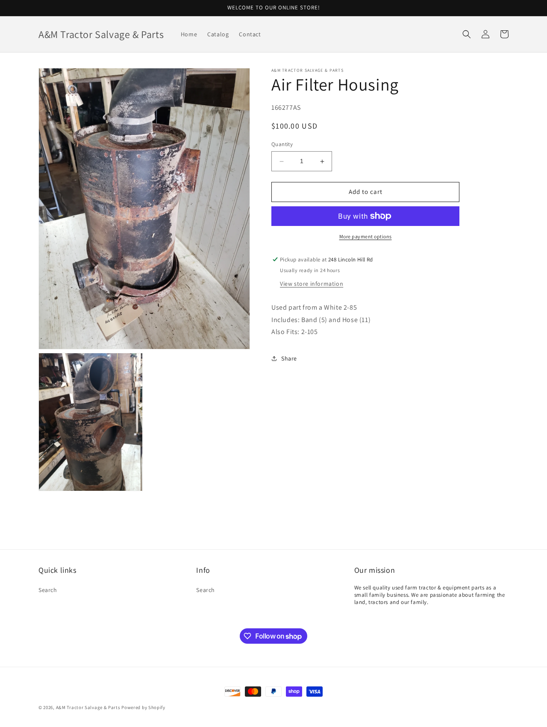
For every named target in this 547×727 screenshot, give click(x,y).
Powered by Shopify (143, 707)
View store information (311, 283)
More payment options (365, 236)
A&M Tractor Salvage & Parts (88, 707)
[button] (466, 34)
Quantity (282, 144)
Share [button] (289, 358)
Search (47, 590)
